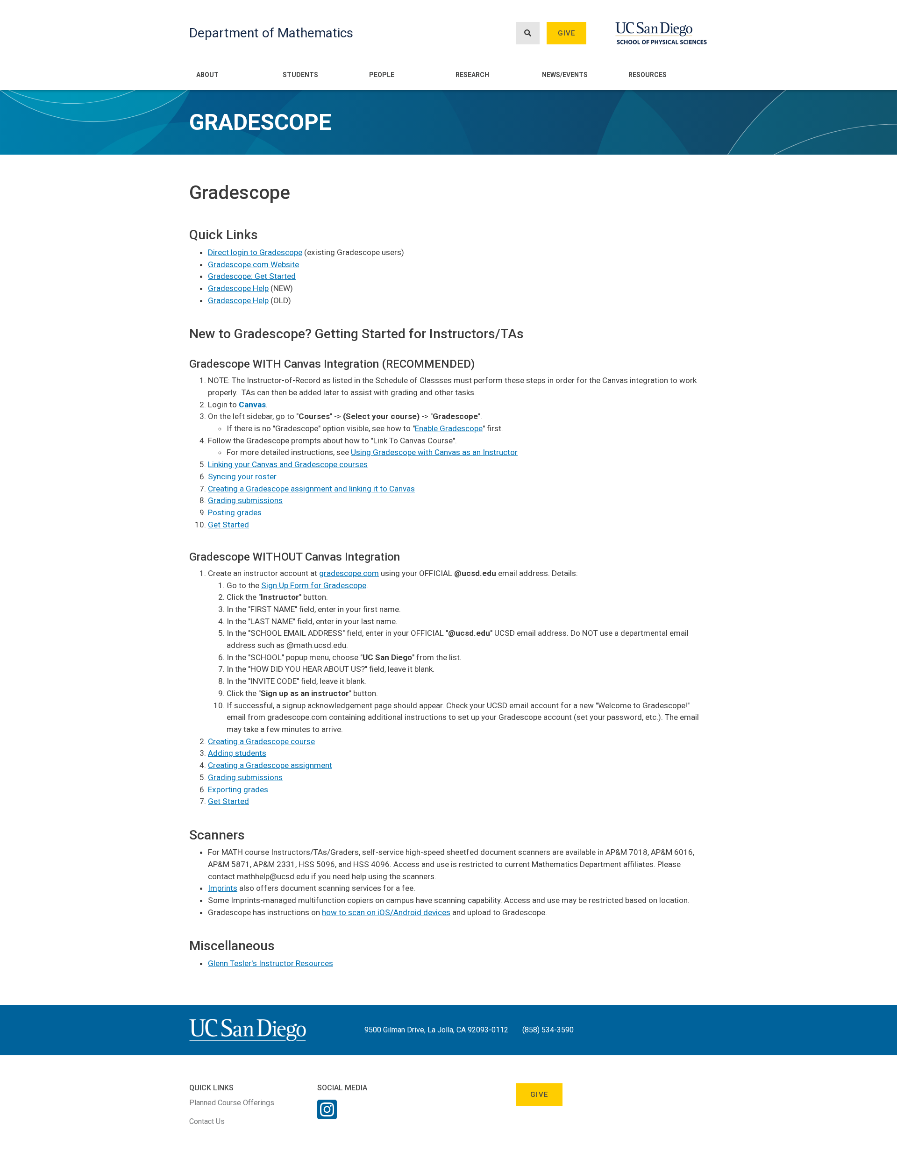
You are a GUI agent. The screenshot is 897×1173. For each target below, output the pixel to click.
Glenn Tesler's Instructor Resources (270, 963)
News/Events (565, 74)
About (207, 74)
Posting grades (235, 512)
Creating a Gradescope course (261, 741)
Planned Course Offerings (231, 1102)
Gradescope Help (238, 288)
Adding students (237, 753)
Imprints (222, 888)
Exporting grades (238, 789)
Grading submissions (245, 500)
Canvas (252, 404)
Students (300, 74)
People (381, 74)
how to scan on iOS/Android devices (386, 912)
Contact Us (207, 1121)
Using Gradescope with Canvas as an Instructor (434, 452)
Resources (647, 74)
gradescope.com (349, 573)
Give (567, 33)
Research (472, 74)
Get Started (228, 524)
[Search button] (528, 33)
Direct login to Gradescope (255, 252)
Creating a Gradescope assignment (270, 765)
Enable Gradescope (449, 428)
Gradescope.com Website (253, 264)
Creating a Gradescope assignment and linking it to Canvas (311, 488)
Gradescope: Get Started (252, 276)
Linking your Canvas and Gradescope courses (288, 464)
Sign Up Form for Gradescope (313, 585)
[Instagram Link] (327, 1115)
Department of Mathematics (271, 33)
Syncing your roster (242, 476)
